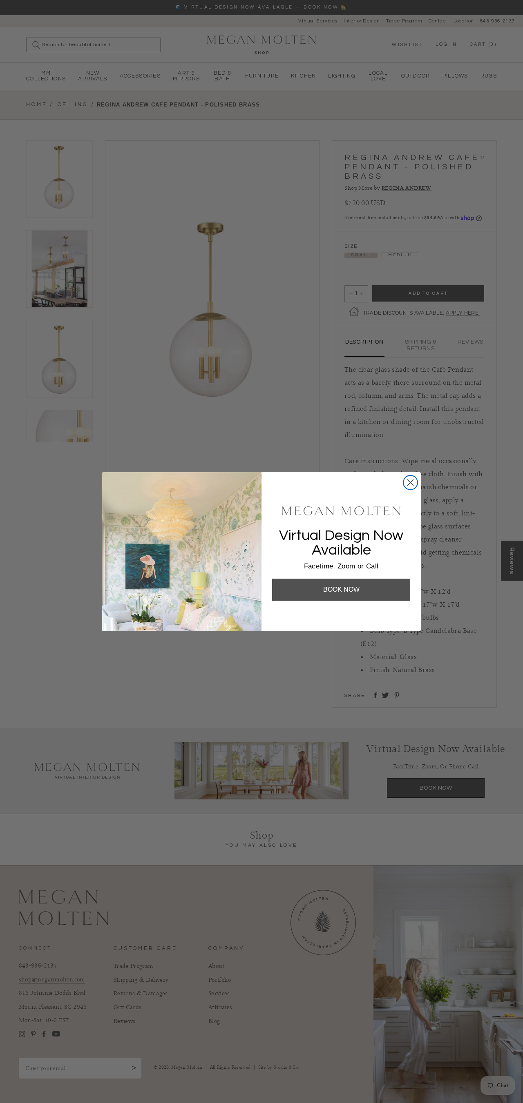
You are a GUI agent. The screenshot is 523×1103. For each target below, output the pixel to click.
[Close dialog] (410, 482)
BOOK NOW (341, 589)
